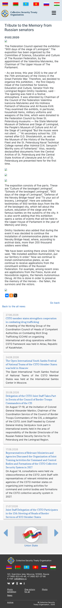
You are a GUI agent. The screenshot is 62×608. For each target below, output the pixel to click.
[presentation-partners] (5, 533)
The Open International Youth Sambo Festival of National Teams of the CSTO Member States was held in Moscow (31, 364)
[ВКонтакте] (7, 295)
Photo (45, 589)
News (9, 595)
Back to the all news (13, 306)
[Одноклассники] (11, 295)
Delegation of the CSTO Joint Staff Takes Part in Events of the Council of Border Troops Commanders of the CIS (31, 399)
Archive (10, 602)
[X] (15, 295)
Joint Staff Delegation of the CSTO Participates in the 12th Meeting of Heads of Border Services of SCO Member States (32, 513)
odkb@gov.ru (20, 579)
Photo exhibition (11, 590)
